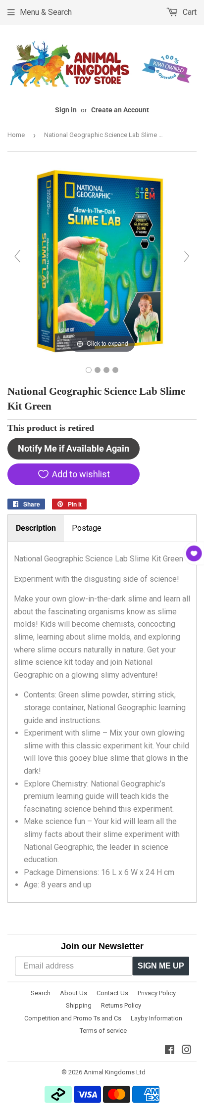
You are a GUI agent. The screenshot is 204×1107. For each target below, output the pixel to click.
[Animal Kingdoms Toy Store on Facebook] (169, 1051)
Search (41, 993)
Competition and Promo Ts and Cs (72, 1018)
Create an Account (120, 110)
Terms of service (103, 1030)
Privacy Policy (157, 993)
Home (16, 134)
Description (36, 528)
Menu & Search (46, 12)
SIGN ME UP (161, 966)
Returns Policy (121, 1005)
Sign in (66, 110)
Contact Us (112, 993)
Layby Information (156, 1018)
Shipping (79, 1005)
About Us (73, 993)
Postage (87, 528)
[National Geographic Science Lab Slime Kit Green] (89, 370)
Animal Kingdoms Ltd (115, 1072)
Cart (189, 12)
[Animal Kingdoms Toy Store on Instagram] (187, 1051)
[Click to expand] (102, 260)
